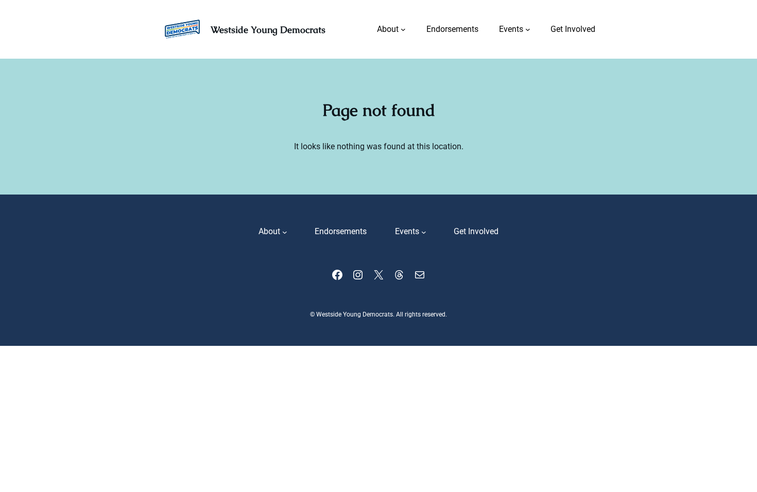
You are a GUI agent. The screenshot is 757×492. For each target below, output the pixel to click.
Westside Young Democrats (268, 30)
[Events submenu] (527, 29)
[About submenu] (403, 29)
